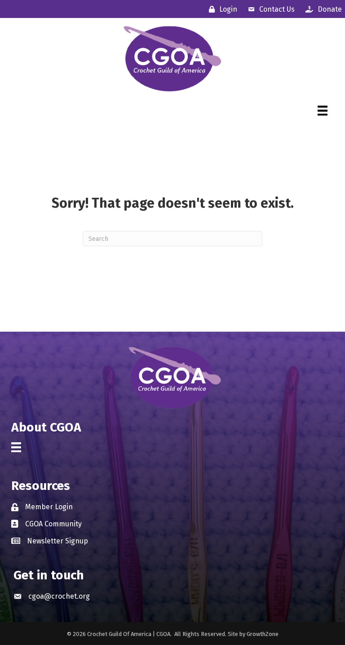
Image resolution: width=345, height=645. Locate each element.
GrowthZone (263, 634)
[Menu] (322, 110)
